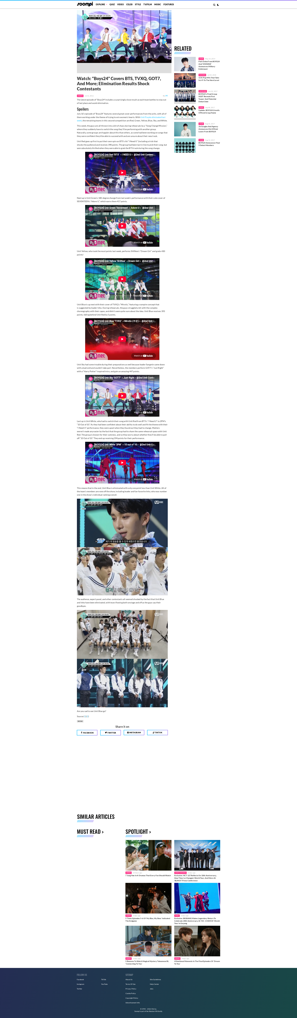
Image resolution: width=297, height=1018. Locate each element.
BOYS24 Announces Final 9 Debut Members (209, 144)
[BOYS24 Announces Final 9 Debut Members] (185, 145)
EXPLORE (100, 4)
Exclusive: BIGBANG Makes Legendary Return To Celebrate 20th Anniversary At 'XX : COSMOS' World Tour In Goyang (197, 920)
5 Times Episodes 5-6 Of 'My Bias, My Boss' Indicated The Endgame (147, 919)
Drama (128, 872)
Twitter (111, 733)
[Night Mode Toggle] (218, 5)
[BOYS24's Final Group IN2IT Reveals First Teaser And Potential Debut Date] (185, 96)
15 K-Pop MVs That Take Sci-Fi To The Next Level (209, 78)
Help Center (154, 984)
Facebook (88, 733)
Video (120, 4)
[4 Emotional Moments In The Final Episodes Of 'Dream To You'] (197, 941)
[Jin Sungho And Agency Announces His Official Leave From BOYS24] (185, 129)
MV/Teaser (202, 91)
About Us (129, 979)
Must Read (89, 831)
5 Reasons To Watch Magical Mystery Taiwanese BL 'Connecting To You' (147, 962)
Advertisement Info (133, 1003)
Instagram (135, 732)
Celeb (129, 4)
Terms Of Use (130, 984)
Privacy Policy (131, 989)
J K (166, 95)
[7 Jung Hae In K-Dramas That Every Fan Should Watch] (148, 855)
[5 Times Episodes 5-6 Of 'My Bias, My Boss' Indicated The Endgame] (148, 898)
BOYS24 (80, 721)
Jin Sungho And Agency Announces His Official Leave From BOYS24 (208, 128)
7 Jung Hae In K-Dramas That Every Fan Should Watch (148, 875)
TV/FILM (147, 4)
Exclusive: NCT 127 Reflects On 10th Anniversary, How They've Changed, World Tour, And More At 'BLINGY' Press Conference (195, 877)
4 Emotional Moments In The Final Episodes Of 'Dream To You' (197, 962)
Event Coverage (180, 872)
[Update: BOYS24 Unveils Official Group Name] (185, 113)
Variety (80, 95)
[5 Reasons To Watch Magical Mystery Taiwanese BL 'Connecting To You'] (148, 941)
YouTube (104, 984)
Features (168, 4)
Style (138, 4)
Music (157, 4)
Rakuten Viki (153, 1011)
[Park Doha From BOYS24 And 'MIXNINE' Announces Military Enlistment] (185, 64)
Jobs (151, 989)
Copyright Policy (132, 998)
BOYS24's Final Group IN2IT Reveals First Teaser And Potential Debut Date (208, 98)
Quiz (112, 4)
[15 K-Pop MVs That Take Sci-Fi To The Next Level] (185, 80)
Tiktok (158, 732)
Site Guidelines (155, 979)
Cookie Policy (131, 993)
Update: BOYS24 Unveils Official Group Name (209, 111)
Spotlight (137, 831)
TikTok (103, 979)
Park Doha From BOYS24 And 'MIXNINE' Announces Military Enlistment (209, 65)
